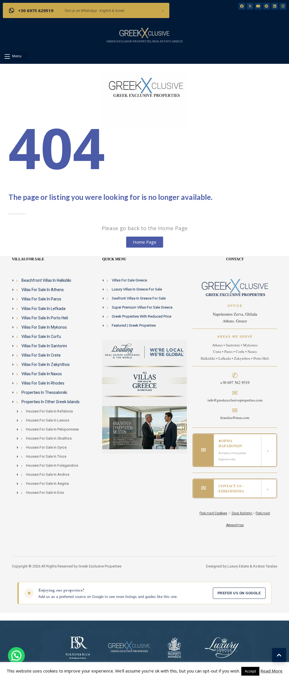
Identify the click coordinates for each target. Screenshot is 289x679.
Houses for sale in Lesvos (47, 420)
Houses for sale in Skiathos (49, 438)
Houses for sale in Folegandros (52, 465)
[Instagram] (282, 6)
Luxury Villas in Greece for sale (137, 289)
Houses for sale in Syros (46, 447)
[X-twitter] (250, 6)
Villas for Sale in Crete (41, 355)
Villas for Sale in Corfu (41, 336)
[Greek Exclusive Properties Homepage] (144, 33)
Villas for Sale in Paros (41, 299)
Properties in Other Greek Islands (50, 401)
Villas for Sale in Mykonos (44, 327)
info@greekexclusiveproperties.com (234, 400)
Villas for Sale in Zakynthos (45, 364)
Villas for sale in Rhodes (42, 383)
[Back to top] (279, 655)
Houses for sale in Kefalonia (49, 411)
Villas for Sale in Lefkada (43, 308)
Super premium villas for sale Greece (142, 307)
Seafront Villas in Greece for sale (139, 298)
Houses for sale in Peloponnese (52, 429)
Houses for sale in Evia (45, 492)
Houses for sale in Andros (47, 474)
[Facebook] (241, 6)
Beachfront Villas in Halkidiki (46, 280)
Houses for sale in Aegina (47, 483)
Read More (271, 671)
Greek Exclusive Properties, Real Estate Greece (144, 41)
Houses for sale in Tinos (46, 456)
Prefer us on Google (239, 593)
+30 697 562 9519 (234, 382)
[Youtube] (258, 6)
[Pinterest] (266, 6)
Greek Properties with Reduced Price (141, 316)
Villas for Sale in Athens (42, 289)
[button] (16, 56)
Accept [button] (250, 671)
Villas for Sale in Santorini (44, 346)
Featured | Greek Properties (134, 325)
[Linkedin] (274, 6)
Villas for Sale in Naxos (41, 374)
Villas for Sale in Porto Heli (44, 318)
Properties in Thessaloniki (44, 392)
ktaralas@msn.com (234, 417)
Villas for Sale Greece (129, 280)
